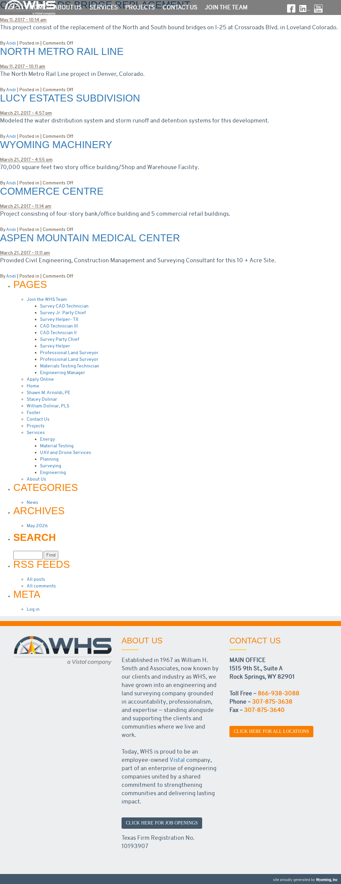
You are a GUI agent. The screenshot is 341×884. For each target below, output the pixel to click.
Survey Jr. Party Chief (63, 313)
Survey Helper (55, 346)
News (32, 502)
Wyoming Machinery (56, 144)
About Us (68, 7)
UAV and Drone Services (65, 452)
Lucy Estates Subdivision (70, 98)
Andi (11, 43)
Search (34, 538)
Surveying (50, 466)
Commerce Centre (52, 191)
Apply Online (40, 379)
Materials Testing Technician (69, 366)
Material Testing (57, 446)
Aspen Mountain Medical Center (90, 237)
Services (104, 7)
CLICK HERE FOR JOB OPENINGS (162, 822)
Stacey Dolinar (42, 399)
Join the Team (226, 7)
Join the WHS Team (47, 299)
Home (37, 7)
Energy (47, 439)
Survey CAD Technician (64, 306)
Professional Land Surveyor (69, 352)
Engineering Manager (62, 372)
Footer (34, 412)
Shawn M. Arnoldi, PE (48, 392)
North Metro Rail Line (62, 51)
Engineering (53, 472)
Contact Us (180, 7)
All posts (36, 579)
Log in (33, 609)
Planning (49, 459)
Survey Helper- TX (59, 319)
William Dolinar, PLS (48, 406)
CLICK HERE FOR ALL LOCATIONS (271, 731)
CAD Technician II (58, 332)
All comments (41, 586)
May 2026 (37, 526)
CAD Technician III (59, 326)
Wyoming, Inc (327, 880)
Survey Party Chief (59, 339)
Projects (140, 7)
